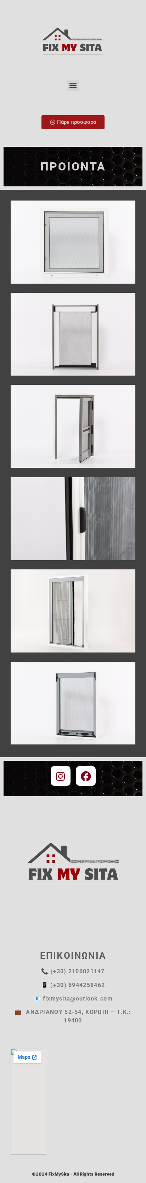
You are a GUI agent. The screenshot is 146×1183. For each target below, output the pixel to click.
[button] (73, 85)
